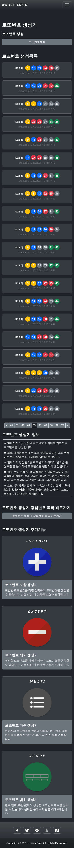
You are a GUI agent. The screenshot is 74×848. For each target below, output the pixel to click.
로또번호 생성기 (19, 25)
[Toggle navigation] (67, 4)
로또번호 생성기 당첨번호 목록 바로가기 (37, 516)
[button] (17, 830)
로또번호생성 (37, 42)
